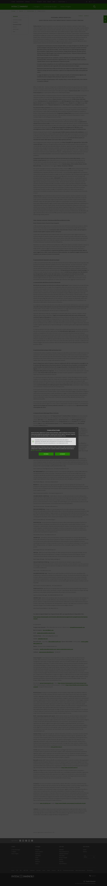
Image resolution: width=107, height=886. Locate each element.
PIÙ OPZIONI (46, 454)
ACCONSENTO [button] (62, 454)
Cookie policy (38, 450)
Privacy (33, 450)
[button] (76, 428)
